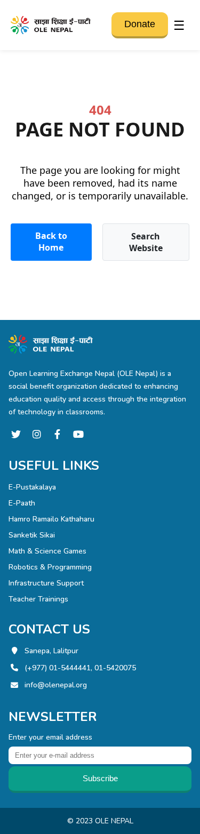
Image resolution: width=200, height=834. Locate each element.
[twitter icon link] (16, 434)
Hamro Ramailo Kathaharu (51, 519)
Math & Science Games (47, 551)
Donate (139, 24)
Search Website (146, 242)
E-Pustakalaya (32, 487)
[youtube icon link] (78, 434)
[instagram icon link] (36, 434)
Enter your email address (50, 737)
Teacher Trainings (38, 599)
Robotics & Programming (50, 567)
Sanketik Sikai (32, 535)
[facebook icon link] (57, 434)
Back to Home (51, 241)
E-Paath (22, 503)
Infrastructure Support (46, 583)
